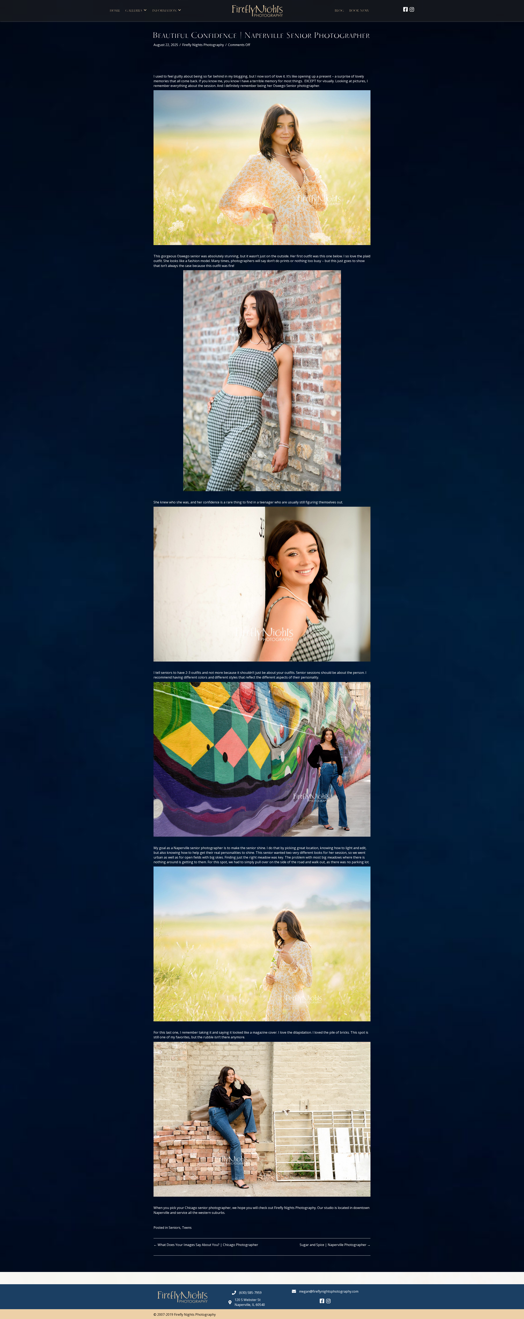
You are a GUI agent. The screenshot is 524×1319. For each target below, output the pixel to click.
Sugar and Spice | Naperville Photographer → (335, 1244)
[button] (145, 10)
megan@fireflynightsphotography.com (328, 1291)
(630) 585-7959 (250, 1292)
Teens (187, 1227)
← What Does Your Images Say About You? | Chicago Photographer (206, 1244)
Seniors (174, 1227)
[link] (115, 10)
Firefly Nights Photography (203, 45)
